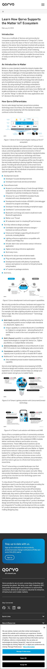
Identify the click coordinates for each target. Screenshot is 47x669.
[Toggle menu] (43, 4)
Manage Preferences (23, 651)
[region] (23, 646)
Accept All (23, 665)
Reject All (23, 658)
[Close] (44, 627)
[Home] (3, 11)
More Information (29, 647)
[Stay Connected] (3, 607)
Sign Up (9, 557)
